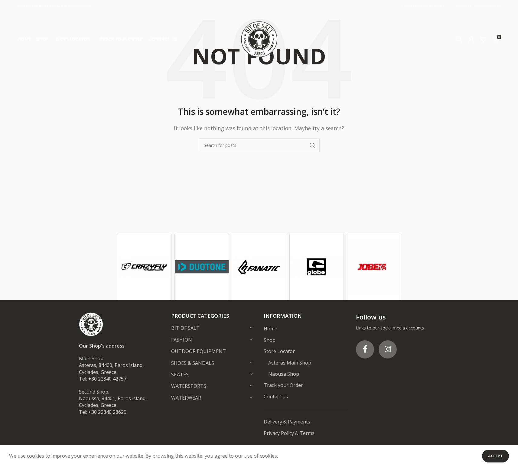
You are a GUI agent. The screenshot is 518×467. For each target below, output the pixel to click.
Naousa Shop (283, 374)
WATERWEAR (186, 397)
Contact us (276, 396)
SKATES (180, 374)
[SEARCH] (313, 145)
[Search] (459, 39)
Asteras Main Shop (289, 362)
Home (270, 328)
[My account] (471, 39)
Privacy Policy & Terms (289, 433)
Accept (495, 456)
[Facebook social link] (365, 349)
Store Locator (279, 351)
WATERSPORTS (188, 386)
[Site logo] (259, 38)
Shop (269, 340)
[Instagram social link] (388, 349)
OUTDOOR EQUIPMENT (198, 351)
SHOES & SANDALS (192, 363)
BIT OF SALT (185, 328)
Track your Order (283, 385)
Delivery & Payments (287, 421)
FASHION (181, 339)
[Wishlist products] (483, 39)
